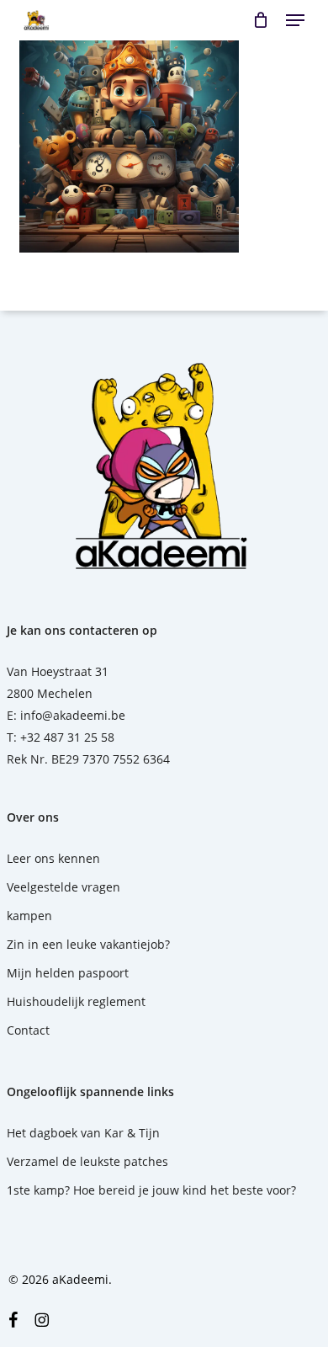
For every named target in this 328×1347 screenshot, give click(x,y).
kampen (29, 916)
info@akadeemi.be (72, 715)
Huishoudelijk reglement (76, 1001)
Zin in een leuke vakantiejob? (88, 944)
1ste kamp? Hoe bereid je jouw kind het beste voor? (151, 1190)
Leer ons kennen (53, 858)
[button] (295, 20)
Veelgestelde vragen (63, 887)
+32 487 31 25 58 (67, 737)
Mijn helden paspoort (68, 973)
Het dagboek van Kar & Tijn (83, 1133)
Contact (28, 1030)
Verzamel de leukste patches (87, 1161)
